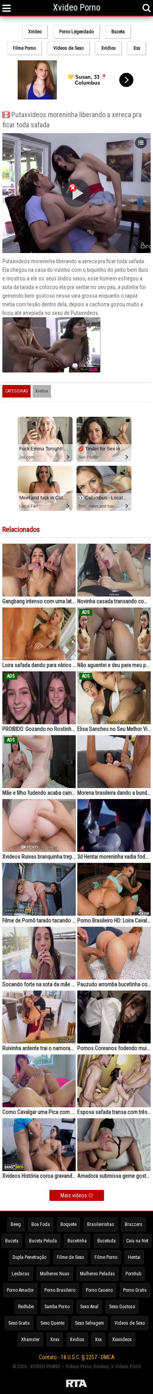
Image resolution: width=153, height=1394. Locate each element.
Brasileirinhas (100, 1224)
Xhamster (30, 1339)
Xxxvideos (122, 1339)
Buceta (118, 31)
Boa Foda (40, 1224)
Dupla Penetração (29, 1257)
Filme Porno (24, 48)
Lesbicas (20, 1273)
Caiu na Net (137, 1241)
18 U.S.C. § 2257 (79, 1357)
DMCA (108, 1357)
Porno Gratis (135, 1290)
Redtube (26, 1306)
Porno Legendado (76, 31)
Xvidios (108, 48)
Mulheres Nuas (54, 1273)
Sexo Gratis (19, 1323)
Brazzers (133, 1224)
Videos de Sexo (68, 48)
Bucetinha (77, 1241)
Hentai (134, 1257)
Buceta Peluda (43, 1241)
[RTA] (76, 1385)
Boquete (68, 1224)
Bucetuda (106, 1241)
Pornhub (133, 1273)
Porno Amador (20, 1290)
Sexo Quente (52, 1323)
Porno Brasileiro (59, 1290)
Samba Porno (56, 1306)
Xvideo (35, 31)
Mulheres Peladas (97, 1273)
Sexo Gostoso (122, 1306)
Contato (48, 1357)
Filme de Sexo (70, 1257)
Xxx (136, 48)
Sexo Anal (89, 1306)
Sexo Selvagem (89, 1323)
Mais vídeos (74, 1195)
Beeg (16, 1224)
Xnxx (54, 1339)
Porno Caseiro (99, 1290)
